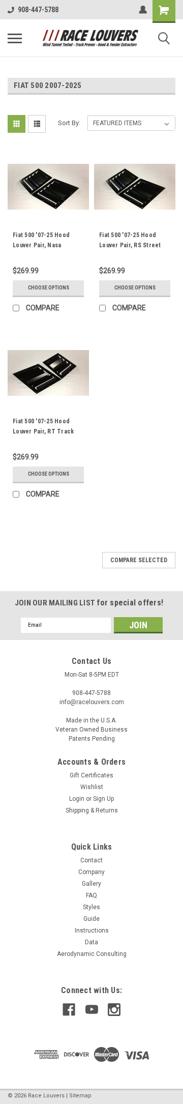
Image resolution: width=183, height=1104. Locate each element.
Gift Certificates (91, 775)
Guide (91, 918)
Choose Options (48, 287)
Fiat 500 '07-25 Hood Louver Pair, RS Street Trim (130, 245)
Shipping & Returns (92, 810)
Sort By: (69, 123)
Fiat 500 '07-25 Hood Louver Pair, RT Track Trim (43, 431)
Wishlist (91, 787)
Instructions (92, 930)
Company (91, 872)
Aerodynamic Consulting (92, 953)
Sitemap (80, 1095)
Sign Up (103, 798)
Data (91, 942)
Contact (91, 860)
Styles (91, 907)
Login (76, 798)
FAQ (91, 895)
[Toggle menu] (15, 38)
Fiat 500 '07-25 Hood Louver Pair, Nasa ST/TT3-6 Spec (41, 245)
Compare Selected (138, 560)
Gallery (91, 883)
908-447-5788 (38, 10)
